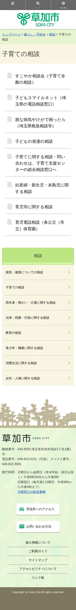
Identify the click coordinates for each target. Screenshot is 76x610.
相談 (52, 34)
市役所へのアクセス (40, 509)
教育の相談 (13, 332)
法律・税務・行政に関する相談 (27, 317)
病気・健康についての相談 (24, 272)
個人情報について (38, 542)
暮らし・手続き (35, 34)
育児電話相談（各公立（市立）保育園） (39, 225)
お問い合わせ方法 (38, 526)
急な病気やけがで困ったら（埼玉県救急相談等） (40, 122)
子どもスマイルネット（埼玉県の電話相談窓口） (40, 100)
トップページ (11, 34)
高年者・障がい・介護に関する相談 (31, 302)
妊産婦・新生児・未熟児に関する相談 (42, 188)
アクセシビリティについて (38, 568)
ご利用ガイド (38, 551)
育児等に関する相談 (34, 207)
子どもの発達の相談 (34, 141)
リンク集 (38, 577)
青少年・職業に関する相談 (24, 348)
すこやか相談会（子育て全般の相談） (40, 79)
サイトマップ (38, 560)
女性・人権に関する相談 (23, 378)
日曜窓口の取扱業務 (32, 492)
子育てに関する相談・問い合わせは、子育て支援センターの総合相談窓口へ (40, 163)
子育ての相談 (15, 287)
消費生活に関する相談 (21, 363)
